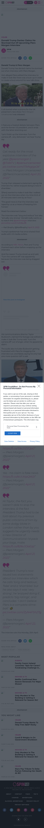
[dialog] (22, 414)
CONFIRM (12, 433)
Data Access (22, 441)
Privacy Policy (35, 441)
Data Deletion (9, 441)
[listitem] (22, 427)
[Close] (39, 387)
